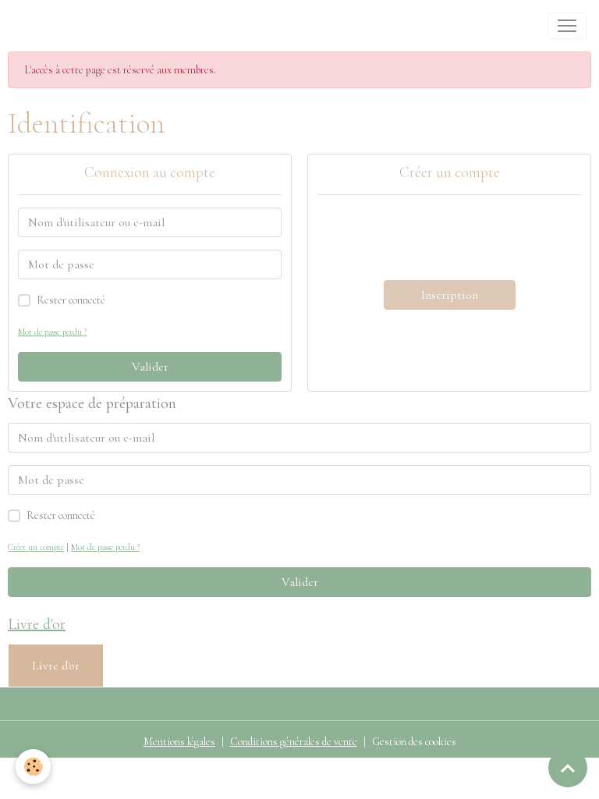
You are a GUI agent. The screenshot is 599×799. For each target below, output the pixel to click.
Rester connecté (71, 300)
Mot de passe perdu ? (52, 332)
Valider (150, 367)
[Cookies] (33, 766)
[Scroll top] (567, 767)
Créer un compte (36, 547)
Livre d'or (56, 665)
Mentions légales (179, 741)
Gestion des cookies (414, 741)
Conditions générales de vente (293, 741)
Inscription (449, 295)
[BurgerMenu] (567, 25)
